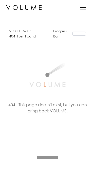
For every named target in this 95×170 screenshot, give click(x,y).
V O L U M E (19, 31)
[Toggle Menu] (83, 7)
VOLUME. (59, 110)
